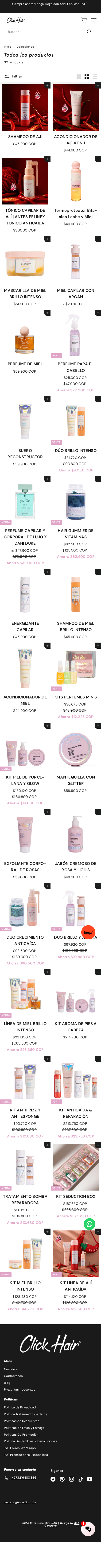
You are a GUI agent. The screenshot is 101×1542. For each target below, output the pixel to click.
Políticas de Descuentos (21, 1421)
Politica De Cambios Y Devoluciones (30, 1441)
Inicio (8, 47)
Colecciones (25, 47)
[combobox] (50, 31)
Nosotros (11, 1369)
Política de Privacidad (20, 1407)
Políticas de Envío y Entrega (24, 1428)
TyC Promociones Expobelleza (26, 1455)
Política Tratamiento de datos (25, 1414)
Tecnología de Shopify (20, 1502)
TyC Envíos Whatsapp (20, 1448)
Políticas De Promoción (21, 1435)
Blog (7, 1383)
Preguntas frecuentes (19, 1390)
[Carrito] (83, 20)
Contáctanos (13, 1376)
